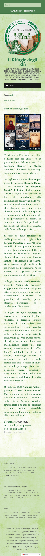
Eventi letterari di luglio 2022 (16, 109)
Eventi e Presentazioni (15, 432)
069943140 (22, 422)
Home (6, 95)
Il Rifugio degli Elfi (22, 62)
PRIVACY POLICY (16, 11)
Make (15, 547)
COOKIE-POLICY (29, 11)
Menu (11, 85)
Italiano (27, 554)
